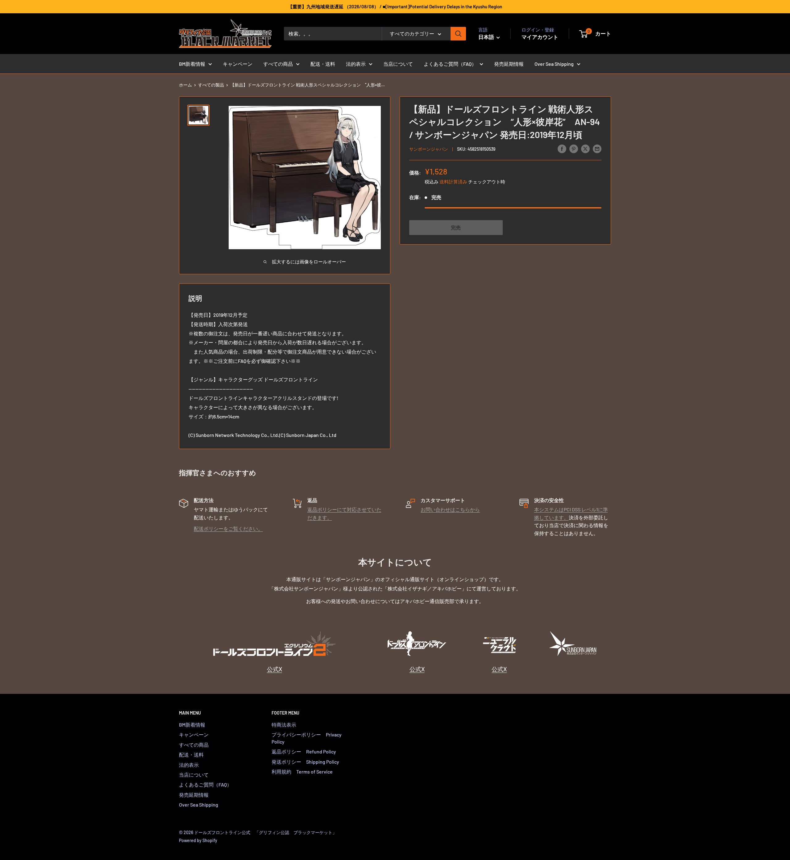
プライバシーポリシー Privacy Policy (307, 738)
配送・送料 (322, 64)
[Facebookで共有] (562, 148)
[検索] (458, 33)
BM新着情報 (192, 64)
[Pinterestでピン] (573, 148)
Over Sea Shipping (554, 64)
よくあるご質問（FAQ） (450, 64)
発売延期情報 (509, 64)
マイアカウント (540, 37)
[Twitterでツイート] (585, 148)
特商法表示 (284, 725)
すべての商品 (278, 64)
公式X (274, 669)
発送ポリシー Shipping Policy (305, 762)
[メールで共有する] (597, 148)
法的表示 (356, 64)
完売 (456, 227)
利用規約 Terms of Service (302, 771)
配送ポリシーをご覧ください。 (228, 528)
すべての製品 (211, 84)
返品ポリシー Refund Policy (304, 751)
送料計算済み (453, 181)
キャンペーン (237, 64)
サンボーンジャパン (428, 149)
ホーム (185, 84)
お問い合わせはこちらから (450, 509)
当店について (398, 64)
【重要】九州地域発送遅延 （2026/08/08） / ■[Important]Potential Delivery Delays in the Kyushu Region (395, 6)
